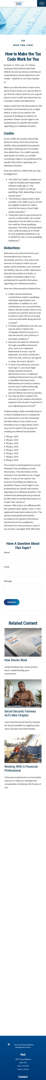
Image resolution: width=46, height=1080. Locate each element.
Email (6, 566)
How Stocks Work (15, 660)
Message (8, 581)
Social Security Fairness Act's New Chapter (20, 713)
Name (7, 552)
